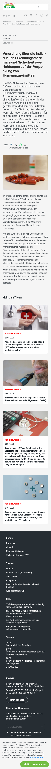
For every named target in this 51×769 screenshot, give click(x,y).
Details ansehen (37, 757)
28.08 (8, 658)
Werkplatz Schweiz (15, 591)
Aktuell (9, 547)
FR (9, 16)
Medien (9, 568)
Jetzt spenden (17, 700)
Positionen (19, 22)
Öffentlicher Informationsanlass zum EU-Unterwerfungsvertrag (25, 653)
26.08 (8, 642)
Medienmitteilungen (15, 551)
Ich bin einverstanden (35, 764)
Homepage (7, 22)
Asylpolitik (11, 580)
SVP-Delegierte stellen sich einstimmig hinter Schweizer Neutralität (25, 605)
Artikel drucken (17, 147)
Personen (10, 543)
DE (4, 16)
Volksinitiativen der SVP (17, 555)
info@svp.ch (37, 690)
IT (14, 16)
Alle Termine (12, 667)
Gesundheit (8, 43)
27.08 (8, 649)
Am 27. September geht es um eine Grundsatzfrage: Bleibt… (23, 621)
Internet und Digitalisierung (19, 572)
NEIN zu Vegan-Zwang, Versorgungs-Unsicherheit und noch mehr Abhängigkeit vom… (24, 613)
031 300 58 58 (16, 690)
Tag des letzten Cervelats (18, 645)
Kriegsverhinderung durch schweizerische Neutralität (19, 627)
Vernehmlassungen (34, 22)
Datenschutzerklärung (31, 732)
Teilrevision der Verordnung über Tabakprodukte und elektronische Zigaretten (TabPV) (25, 399)
